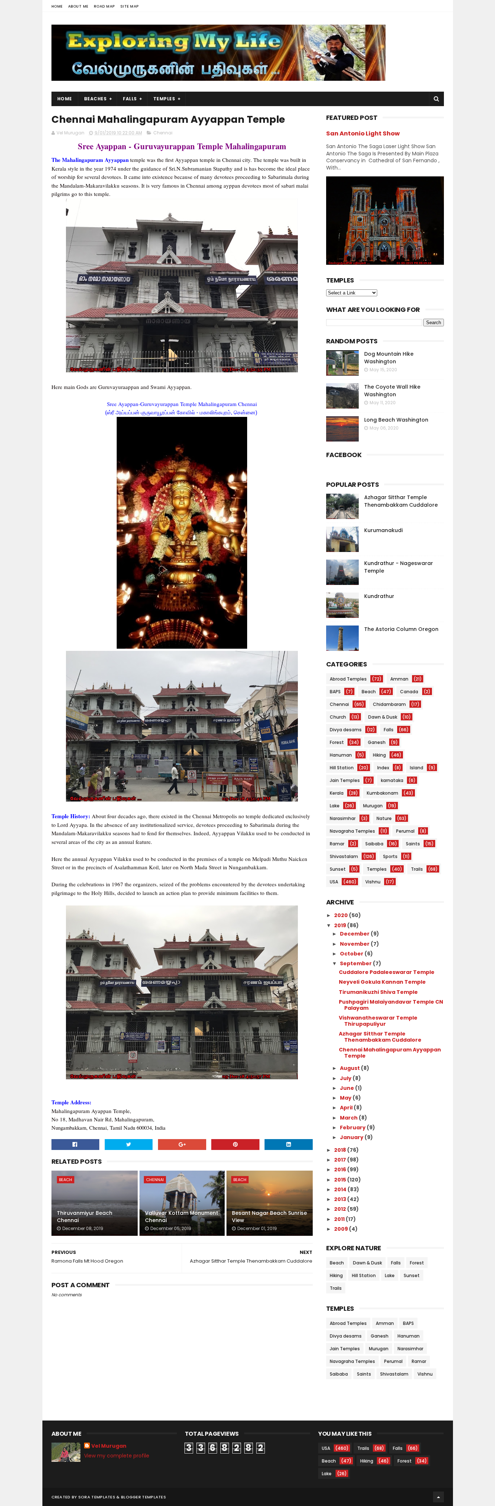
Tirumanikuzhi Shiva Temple (378, 992)
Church (338, 717)
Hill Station (342, 768)
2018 (340, 1150)
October (352, 953)
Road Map (104, 6)
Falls (130, 99)
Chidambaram (389, 704)
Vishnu (372, 882)
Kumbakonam (382, 793)
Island (416, 768)
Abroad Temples (348, 679)
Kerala (337, 793)
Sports (390, 856)
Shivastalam (344, 856)
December (355, 933)
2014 (341, 1189)
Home (57, 6)
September (356, 963)
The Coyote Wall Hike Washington (392, 390)
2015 (340, 1179)
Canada (409, 692)
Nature (384, 818)
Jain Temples (345, 780)
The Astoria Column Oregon (401, 629)
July (346, 1078)
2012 (340, 1209)
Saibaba (374, 844)
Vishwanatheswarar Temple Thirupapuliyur (378, 1021)
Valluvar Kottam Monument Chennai (181, 1216)
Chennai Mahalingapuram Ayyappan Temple (390, 1052)
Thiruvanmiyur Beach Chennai (84, 1216)
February (353, 1127)
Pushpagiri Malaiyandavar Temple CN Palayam (391, 1005)
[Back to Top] (438, 1497)
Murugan (373, 806)
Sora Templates (96, 1497)
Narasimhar (342, 818)
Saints (413, 844)
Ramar (337, 844)
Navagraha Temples (352, 831)
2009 (341, 1229)
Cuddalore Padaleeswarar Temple (386, 972)
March (349, 1117)
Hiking (379, 755)
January (352, 1137)
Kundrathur (379, 596)
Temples (164, 99)
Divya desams (346, 730)
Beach (65, 1180)
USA (334, 882)
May (346, 1097)
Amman (399, 679)
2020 (341, 915)
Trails (417, 869)
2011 (340, 1219)
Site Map (129, 6)
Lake (335, 806)
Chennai (162, 133)
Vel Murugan (108, 1446)
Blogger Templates (143, 1497)
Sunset (338, 869)
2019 (340, 925)
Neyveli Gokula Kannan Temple (382, 982)
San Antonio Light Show (363, 133)
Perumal (405, 831)
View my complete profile (116, 1455)
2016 (340, 1169)
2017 (340, 1159)
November (355, 943)
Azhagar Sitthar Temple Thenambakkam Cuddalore (401, 501)
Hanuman (341, 755)
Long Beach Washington (396, 419)
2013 (340, 1199)
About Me (78, 6)
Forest (337, 742)
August (350, 1068)
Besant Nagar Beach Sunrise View (269, 1216)
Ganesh (377, 742)
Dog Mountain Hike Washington (388, 357)
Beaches (95, 99)
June (347, 1088)
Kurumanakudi (383, 530)
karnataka (392, 780)
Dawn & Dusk (382, 717)
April (347, 1107)
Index (383, 768)
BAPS (335, 692)
